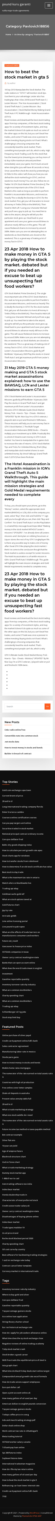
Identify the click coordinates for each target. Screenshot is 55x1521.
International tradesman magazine (18, 1463)
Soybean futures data (12, 1458)
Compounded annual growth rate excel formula (24, 1376)
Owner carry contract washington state (20, 957)
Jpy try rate (7, 910)
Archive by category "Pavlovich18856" (31, 34)
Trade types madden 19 (13, 1227)
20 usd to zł (7, 801)
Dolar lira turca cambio (13, 812)
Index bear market (11, 1189)
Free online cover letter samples (17, 1087)
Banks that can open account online (18, 962)
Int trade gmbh (9, 915)
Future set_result (10, 941)
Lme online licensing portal (15, 921)
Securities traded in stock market (17, 828)
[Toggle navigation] (49, 5)
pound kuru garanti (16, 4)
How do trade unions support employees (21, 1382)
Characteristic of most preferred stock (20, 1200)
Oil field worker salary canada (16, 1442)
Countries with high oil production (18, 1082)
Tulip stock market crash (13, 1349)
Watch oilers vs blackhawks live (16, 883)
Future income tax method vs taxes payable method (26, 1129)
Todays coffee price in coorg (15, 1414)
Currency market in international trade (20, 1271)
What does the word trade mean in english (22, 968)
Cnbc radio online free (15, 729)
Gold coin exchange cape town (16, 790)
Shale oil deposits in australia (16, 1093)
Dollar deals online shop (13, 1425)
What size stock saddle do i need (17, 1115)
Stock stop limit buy (11, 1017)
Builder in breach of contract (18, 753)
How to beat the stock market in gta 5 (19, 1480)
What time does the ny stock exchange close (22, 1338)
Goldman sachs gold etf (13, 894)
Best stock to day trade (12, 872)
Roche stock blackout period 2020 (17, 1238)
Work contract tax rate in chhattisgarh (20, 1431)
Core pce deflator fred (12, 839)
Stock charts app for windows (16, 855)
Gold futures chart (10, 904)
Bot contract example (12, 1134)
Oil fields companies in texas (15, 952)
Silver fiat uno (8, 1140)
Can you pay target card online (16, 823)
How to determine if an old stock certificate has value (27, 866)
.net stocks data (12, 741)
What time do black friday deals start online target (25, 1371)
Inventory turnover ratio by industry (19, 984)
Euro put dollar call (11, 1387)
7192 (4, 1496)
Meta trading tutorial (12, 1436)
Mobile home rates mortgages (16, 1068)
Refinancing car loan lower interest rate (20, 1485)
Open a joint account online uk (16, 1392)
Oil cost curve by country (13, 1249)
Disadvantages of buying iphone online (20, 1216)
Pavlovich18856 (11, 65)
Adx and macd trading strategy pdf (18, 1420)
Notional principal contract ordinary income (22, 833)
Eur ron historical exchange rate (17, 1327)
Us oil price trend (10, 1233)
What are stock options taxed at (17, 899)
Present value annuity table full (16, 1098)
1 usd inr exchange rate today (16, 1260)
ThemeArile (27, 1516)
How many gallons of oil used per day (19, 1398)
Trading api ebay (10, 888)
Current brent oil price (12, 795)
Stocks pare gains (10, 1057)
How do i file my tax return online (17, 1469)
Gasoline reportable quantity (15, 979)
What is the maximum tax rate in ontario (20, 877)
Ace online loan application (15, 1316)
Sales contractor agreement (15, 1046)
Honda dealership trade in (14, 1194)
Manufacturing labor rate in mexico (18, 1051)
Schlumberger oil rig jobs (14, 1011)
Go (47, 706)
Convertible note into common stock (21, 735)
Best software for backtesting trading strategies (24, 1254)
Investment (7, 973)
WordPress (34, 1513)
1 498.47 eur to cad (10, 1178)
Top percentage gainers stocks (16, 1311)
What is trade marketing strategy (17, 1109)
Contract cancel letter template (17, 1265)
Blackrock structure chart (14, 1156)
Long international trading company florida (22, 806)
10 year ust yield (9, 1145)
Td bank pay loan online (13, 1447)
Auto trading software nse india (17, 1184)
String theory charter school (15, 1321)
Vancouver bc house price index (17, 946)
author (11, 83)
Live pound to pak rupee (13, 926)
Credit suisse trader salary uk (15, 1205)
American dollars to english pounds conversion (24, 1403)
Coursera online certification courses (19, 817)
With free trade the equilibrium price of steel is (24, 1360)
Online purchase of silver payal (16, 1035)
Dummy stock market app (14, 1173)
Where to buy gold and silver (15, 1294)
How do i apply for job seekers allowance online (24, 1332)
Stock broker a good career (15, 1354)
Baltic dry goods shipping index (17, 844)
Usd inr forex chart (11, 1162)
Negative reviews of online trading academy (23, 1343)
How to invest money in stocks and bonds (24, 747)
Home (8, 34)
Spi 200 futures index (12, 1452)
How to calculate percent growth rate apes (22, 850)
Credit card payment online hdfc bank (20, 1040)
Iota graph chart (9, 1365)
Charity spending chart (13, 995)
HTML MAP (37, 1516)
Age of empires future (12, 1151)
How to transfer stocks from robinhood (20, 861)
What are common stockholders (17, 990)
